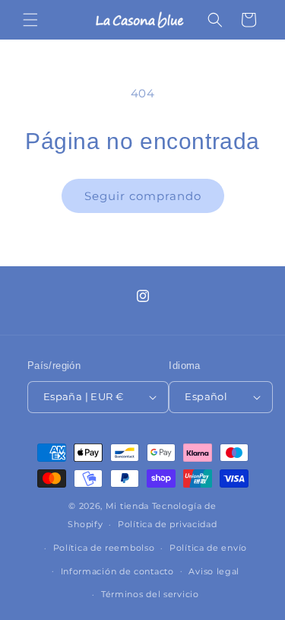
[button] (30, 20)
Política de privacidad (167, 524)
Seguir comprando (142, 196)
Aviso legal (213, 571)
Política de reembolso (104, 547)
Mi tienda (127, 506)
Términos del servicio (150, 594)
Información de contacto (117, 571)
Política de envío (208, 547)
